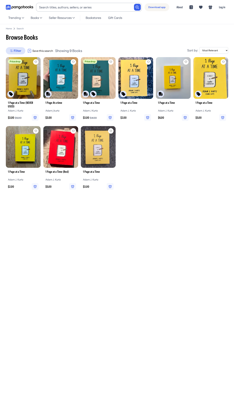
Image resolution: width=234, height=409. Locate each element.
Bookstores (93, 18)
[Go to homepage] (19, 7)
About (179, 7)
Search (20, 28)
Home (9, 28)
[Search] (137, 7)
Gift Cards (115, 18)
